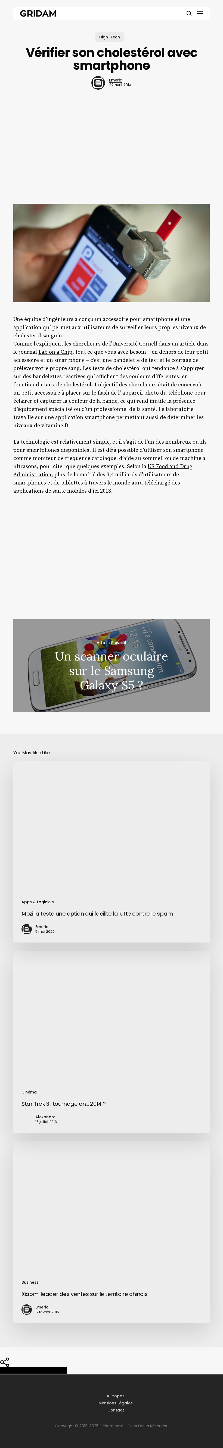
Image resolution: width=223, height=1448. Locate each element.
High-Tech (109, 37)
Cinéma (29, 1092)
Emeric (115, 80)
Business (30, 1282)
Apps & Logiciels (37, 901)
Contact (115, 1410)
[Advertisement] (111, 152)
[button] (200, 13)
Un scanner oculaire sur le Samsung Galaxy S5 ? (111, 665)
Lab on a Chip (55, 352)
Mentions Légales (115, 1403)
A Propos (116, 1396)
